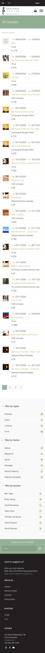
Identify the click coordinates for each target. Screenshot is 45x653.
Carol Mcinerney (11, 505)
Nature (7, 448)
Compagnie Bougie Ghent (22, 115)
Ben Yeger (8, 493)
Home (4, 33)
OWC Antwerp (17, 98)
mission (7, 587)
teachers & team (10, 591)
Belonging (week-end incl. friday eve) (27, 129)
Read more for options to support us (18, 574)
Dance (7, 459)
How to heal (16, 300)
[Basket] (35, 11)
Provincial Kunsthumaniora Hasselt (26, 270)
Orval (13, 47)
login (37, 3)
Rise (13, 43)
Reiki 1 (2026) (17, 214)
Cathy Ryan (9, 511)
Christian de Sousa (12, 517)
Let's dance (16, 197)
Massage (8, 465)
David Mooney (10, 528)
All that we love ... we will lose (24, 232)
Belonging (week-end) (20, 146)
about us (8, 580)
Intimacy (15, 77)
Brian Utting (9, 499)
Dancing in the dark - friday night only (27, 352)
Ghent (7, 420)
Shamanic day (17, 180)
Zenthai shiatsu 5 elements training (26, 249)
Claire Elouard (10, 523)
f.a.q (6, 619)
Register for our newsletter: (22, 542)
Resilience (8, 454)
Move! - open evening (20, 266)
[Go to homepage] (11, 10)
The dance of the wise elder (23, 283)
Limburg (8, 426)
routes (6, 615)
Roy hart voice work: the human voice (27, 60)
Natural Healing (11, 471)
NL (3, 3)
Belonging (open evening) (22, 112)
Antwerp (8, 414)
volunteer (8, 595)
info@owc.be (9, 640)
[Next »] (21, 387)
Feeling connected (12, 477)
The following (17, 317)
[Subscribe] (40, 548)
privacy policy (9, 599)
